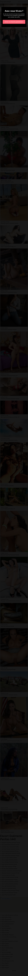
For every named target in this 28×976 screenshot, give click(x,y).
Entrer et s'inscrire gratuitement (14, 22)
